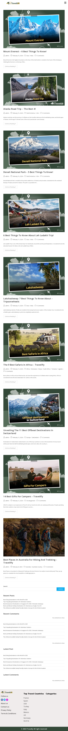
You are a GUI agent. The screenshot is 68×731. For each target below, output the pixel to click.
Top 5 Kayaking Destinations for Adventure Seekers (17, 601)
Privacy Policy (6, 710)
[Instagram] (7, 700)
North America (31, 113)
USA (37, 113)
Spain (26, 701)
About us (4, 703)
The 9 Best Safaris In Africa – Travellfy (23, 364)
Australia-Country (37, 567)
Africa (28, 369)
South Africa (46, 369)
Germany (27, 718)
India (31, 55)
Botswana (34, 369)
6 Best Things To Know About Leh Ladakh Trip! (28, 235)
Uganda (60, 369)
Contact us (5, 707)
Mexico (26, 712)
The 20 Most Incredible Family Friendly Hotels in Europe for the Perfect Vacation (24, 608)
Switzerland (35, 437)
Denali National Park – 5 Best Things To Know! (28, 172)
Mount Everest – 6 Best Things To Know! (24, 51)
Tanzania (54, 369)
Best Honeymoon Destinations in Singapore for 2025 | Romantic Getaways (23, 604)
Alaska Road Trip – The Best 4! (19, 108)
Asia (28, 55)
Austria (26, 721)
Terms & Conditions (8, 713)
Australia (28, 567)
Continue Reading (11, 66)
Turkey (26, 706)
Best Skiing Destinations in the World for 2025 (15, 599)
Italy (25, 709)
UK (25, 715)
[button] (65, 3)
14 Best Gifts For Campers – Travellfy (23, 496)
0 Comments (40, 55)
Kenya (40, 369)
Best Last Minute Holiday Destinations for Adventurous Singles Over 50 (22, 606)
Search (5, 586)
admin (7, 55)
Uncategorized (31, 500)
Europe (29, 437)
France (26, 698)
